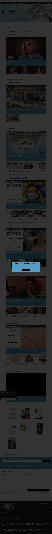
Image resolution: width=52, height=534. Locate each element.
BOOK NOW (26, 269)
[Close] (39, 262)
